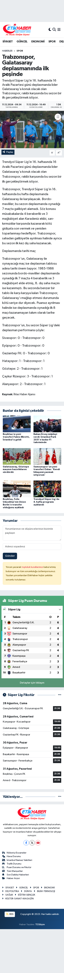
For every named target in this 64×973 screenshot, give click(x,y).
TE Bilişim (40, 924)
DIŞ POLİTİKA (12, 891)
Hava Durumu (14, 856)
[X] (32, 842)
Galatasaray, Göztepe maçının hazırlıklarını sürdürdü (16, 469)
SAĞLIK (9, 895)
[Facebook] (26, 842)
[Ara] (54, 29)
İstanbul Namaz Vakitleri (19, 860)
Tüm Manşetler (15, 871)
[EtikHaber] (17, 30)
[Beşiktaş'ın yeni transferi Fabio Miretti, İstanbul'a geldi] (17, 423)
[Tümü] (59, 796)
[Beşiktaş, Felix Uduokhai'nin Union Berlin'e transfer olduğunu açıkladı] (17, 488)
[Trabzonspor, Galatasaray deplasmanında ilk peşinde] (32, 129)
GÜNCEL (22, 41)
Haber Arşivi (13, 878)
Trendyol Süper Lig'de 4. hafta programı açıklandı (46, 502)
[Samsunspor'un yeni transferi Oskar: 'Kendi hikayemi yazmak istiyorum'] (47, 456)
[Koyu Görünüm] (50, 29)
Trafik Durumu (14, 863)
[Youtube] (38, 842)
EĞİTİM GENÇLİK (26, 895)
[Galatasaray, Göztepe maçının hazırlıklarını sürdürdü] (17, 456)
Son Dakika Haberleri (18, 874)
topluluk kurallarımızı (33, 567)
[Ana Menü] (59, 29)
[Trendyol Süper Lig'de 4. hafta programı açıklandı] (47, 488)
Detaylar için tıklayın (32, 682)
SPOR (52, 41)
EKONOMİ (37, 41)
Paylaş (9, 152)
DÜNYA (28, 891)
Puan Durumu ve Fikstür (19, 867)
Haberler (7, 51)
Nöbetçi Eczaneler (16, 853)
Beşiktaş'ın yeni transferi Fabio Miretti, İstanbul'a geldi (16, 437)
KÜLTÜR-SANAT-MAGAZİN (19, 898)
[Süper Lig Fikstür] (59, 695)
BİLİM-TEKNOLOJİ (46, 891)
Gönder (10, 556)
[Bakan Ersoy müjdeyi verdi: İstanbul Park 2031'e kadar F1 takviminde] (47, 423)
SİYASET (7, 41)
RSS (11, 914)
